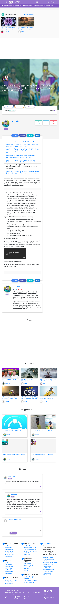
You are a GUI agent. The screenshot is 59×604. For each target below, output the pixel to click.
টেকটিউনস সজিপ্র (9, 571)
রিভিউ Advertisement (48, 568)
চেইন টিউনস (27, 554)
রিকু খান (44, 383)
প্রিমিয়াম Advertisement (48, 569)
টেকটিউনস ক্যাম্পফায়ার (29, 582)
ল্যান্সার (28, 5)
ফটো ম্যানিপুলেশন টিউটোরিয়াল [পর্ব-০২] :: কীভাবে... (14, 454)
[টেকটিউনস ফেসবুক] (45, 592)
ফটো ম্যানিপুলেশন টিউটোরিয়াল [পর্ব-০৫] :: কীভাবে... (43, 454)
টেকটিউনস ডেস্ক (8, 547)
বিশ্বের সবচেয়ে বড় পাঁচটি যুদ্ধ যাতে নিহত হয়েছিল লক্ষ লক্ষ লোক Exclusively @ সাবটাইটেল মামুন (26, 29)
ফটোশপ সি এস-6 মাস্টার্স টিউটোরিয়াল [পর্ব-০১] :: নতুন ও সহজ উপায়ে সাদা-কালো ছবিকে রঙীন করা (29, 398)
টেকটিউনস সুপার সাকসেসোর (30, 580)
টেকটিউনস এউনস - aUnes (30, 549)
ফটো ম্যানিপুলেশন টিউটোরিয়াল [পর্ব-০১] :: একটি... (42, 430)
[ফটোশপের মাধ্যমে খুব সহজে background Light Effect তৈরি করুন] (10, 391)
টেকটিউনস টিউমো (9, 583)
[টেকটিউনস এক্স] (50, 592)
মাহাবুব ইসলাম (11, 476)
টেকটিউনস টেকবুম (9, 551)
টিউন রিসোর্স (27, 570)
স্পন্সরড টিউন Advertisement (50, 562)
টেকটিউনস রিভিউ (9, 549)
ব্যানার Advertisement (48, 557)
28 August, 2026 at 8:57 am (15, 519)
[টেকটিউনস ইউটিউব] (45, 594)
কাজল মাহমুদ (7, 401)
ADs (49, 5)
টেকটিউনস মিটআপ (9, 582)
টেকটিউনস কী (8, 563)
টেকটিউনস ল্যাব (8, 553)
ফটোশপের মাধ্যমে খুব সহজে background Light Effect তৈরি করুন (9, 398)
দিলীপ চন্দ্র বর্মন (7, 383)
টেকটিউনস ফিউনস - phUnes (30, 551)
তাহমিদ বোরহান (6, 31)
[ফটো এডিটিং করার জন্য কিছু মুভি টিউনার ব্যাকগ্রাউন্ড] (29, 373)
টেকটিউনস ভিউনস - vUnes (30, 547)
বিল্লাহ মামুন (23, 31)
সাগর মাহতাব (17, 121)
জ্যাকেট (7, 5)
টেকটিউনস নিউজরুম (9, 554)
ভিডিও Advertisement (48, 559)
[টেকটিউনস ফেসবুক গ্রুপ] (47, 592)
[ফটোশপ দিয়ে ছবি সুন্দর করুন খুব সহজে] (10, 373)
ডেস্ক (18, 5)
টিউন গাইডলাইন (27, 563)
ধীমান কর (25, 401)
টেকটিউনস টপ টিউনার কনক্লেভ (11, 580)
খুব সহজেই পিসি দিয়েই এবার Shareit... (12, 430)
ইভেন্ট (39, 5)
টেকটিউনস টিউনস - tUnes (30, 546)
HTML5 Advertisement (49, 561)
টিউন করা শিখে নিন (9, 568)
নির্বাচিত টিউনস (27, 553)
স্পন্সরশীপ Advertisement (49, 571)
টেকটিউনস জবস (8, 556)
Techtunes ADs (49, 543)
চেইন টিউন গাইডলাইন (29, 565)
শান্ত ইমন (25, 383)
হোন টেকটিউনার (8, 565)
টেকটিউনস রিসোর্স (9, 570)
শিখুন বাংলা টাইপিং (9, 566)
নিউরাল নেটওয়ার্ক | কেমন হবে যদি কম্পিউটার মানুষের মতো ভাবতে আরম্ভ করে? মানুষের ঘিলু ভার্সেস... (8, 29)
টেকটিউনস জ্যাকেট (9, 546)
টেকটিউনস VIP (27, 579)
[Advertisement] (29, 48)
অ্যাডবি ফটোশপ (12, 110)
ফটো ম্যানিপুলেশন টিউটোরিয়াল (22, 141)
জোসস (38, 135)
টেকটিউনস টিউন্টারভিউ (29, 577)
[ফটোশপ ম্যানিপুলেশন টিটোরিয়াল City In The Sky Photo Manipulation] (48, 373)
